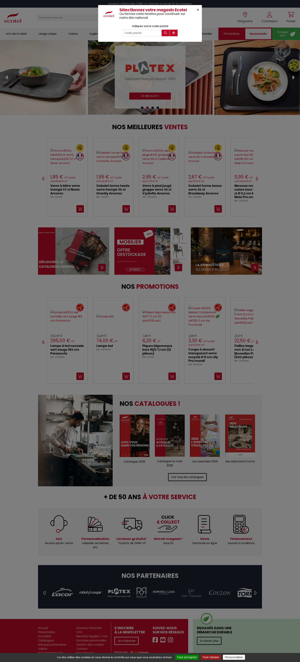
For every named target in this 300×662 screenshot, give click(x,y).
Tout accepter (187, 657)
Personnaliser (234, 657)
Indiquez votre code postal (150, 26)
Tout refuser (210, 657)
